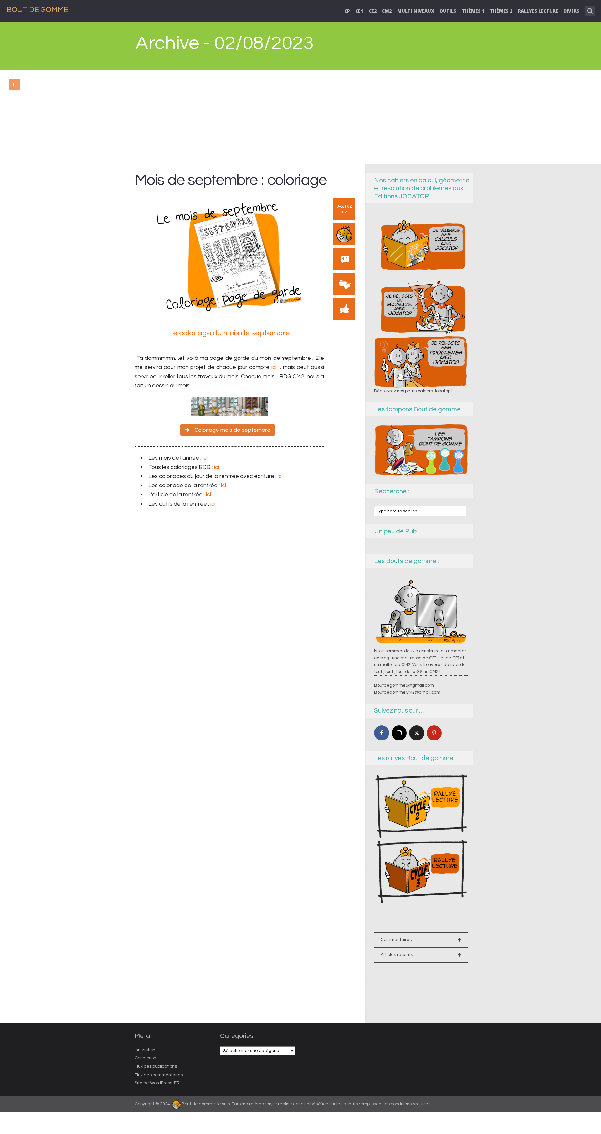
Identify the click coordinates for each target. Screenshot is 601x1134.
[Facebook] (381, 732)
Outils (447, 11)
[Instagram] (399, 732)
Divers (571, 11)
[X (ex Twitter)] (416, 732)
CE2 (373, 11)
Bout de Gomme (37, 9)
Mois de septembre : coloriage (230, 180)
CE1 (359, 11)
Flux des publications (156, 1066)
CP (347, 11)
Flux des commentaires (159, 1075)
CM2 (387, 11)
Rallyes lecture (538, 11)
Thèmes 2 (501, 11)
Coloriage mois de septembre (232, 430)
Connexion (145, 1058)
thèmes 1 (473, 11)
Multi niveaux (415, 11)
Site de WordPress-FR (157, 1083)
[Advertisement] (300, 117)
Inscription (145, 1050)
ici (273, 367)
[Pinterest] (434, 732)
